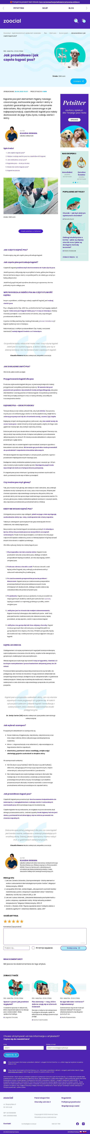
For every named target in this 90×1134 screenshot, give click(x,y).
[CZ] (83, 1132)
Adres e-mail (51, 1044)
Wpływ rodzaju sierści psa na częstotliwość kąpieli (26, 156)
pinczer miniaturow (46, 321)
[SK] (85, 1132)
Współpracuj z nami (70, 1106)
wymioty (47, 599)
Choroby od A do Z (42, 1102)
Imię (5, 1044)
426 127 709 (56, 1124)
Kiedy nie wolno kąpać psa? (18, 167)
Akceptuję (44, 948)
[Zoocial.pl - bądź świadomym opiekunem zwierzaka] (12, 21)
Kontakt (7, 1123)
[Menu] (83, 21)
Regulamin (66, 1098)
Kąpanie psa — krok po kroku (18, 163)
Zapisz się (9, 1055)
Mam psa (53, 33)
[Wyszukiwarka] (76, 21)
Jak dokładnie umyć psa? (17, 160)
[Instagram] (84, 1123)
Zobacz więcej (69, 257)
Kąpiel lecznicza (13, 170)
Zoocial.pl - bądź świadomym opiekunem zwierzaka (22, 33)
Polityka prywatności (71, 1102)
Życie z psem (64, 33)
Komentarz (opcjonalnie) (12, 927)
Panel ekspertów (42, 1098)
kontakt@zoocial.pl (29, 1124)
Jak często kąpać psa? (16, 153)
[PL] (81, 1132)
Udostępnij (77, 81)
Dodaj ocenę (72, 948)
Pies (45, 33)
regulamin (48, 948)
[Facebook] (78, 1123)
